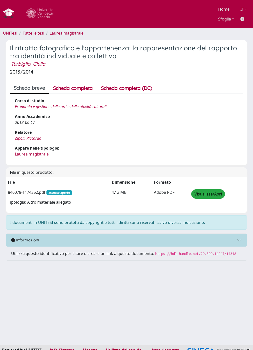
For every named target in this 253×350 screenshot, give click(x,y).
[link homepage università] (40, 14)
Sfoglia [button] (224, 19)
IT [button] (242, 9)
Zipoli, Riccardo (28, 138)
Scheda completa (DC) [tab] (126, 88)
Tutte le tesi (33, 33)
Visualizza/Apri (208, 194)
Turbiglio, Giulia (28, 64)
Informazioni (27, 239)
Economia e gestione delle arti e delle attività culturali (60, 106)
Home (224, 9)
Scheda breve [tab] (29, 88)
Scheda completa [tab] (73, 88)
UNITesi (10, 33)
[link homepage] (10, 14)
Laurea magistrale (67, 33)
